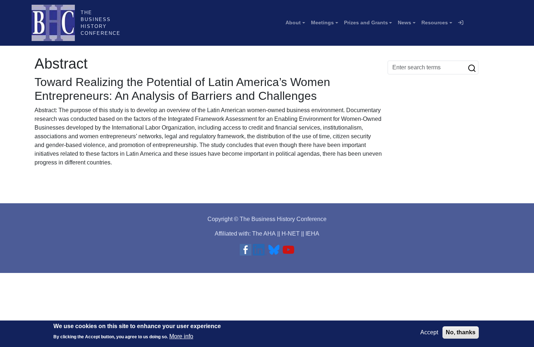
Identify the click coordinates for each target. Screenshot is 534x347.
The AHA (264, 233)
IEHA (312, 233)
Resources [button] (434, 22)
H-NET (291, 233)
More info (181, 336)
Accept (429, 332)
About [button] (293, 22)
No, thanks (461, 332)
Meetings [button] (322, 22)
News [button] (404, 22)
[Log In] (460, 23)
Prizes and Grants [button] (366, 22)
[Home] (56, 23)
